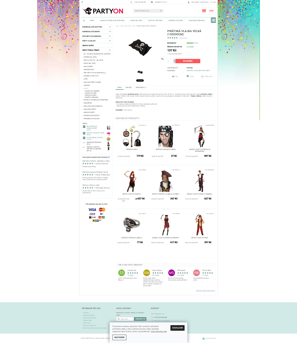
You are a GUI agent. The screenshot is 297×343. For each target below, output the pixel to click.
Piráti (92, 20)
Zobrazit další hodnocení (205, 290)
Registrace (204, 2)
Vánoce (87, 85)
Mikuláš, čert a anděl (92, 82)
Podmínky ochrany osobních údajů (95, 328)
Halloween (88, 66)
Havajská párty (90, 109)
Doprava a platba (176, 20)
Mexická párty (89, 112)
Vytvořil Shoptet (210, 338)
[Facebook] (82, 2)
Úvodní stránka (84, 21)
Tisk (176, 76)
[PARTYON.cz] (102, 12)
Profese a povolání (91, 118)
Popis (119, 87)
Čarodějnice (89, 69)
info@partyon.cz (159, 314)
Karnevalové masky (91, 31)
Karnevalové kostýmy (92, 27)
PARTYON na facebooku (162, 321)
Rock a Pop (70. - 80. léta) (93, 60)
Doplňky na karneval (92, 36)
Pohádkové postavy (92, 115)
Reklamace (87, 323)
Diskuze (128, 87)
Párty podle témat (90, 50)
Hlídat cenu (208, 76)
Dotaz (192, 76)
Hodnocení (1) (141, 87)
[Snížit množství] (174, 62)
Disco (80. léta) (136, 20)
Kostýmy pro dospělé (92, 91)
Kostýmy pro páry (155, 20)
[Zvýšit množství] (174, 60)
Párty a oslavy (89, 41)
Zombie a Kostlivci (91, 76)
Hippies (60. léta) (90, 57)
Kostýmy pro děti (91, 93)
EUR (214, 2)
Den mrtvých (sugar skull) (95, 73)
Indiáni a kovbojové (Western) (112, 20)
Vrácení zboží (87, 320)
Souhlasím (177, 328)
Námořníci (88, 103)
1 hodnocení (182, 38)
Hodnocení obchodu (197, 20)
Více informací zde (159, 331)
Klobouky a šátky (90, 95)
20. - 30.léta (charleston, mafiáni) (97, 54)
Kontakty (86, 313)
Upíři (86, 79)
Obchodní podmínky (90, 325)
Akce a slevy (88, 45)
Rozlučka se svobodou (93, 106)
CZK (211, 2)
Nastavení (119, 337)
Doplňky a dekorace (91, 97)
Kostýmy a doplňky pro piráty (198, 70)
